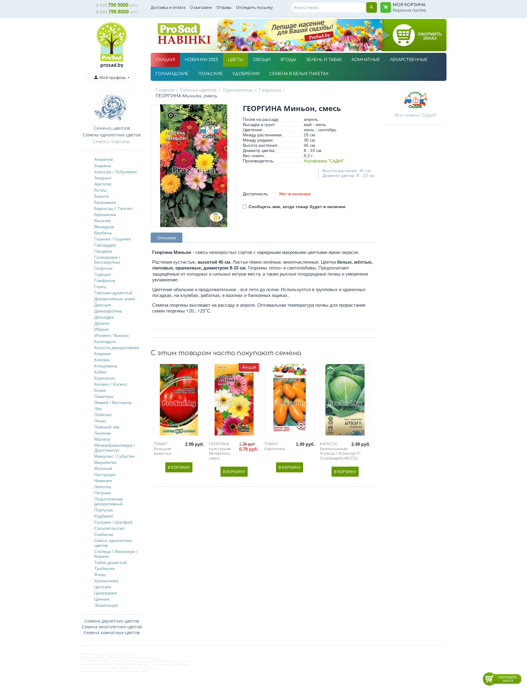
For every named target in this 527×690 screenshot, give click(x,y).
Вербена (103, 232)
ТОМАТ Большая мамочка (162, 449)
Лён (98, 408)
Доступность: (256, 193)
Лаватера (103, 396)
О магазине (201, 7)
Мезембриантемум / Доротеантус (114, 448)
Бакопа (101, 196)
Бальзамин (105, 202)
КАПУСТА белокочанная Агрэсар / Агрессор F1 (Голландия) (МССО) (340, 451)
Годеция (102, 274)
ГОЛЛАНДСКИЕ (172, 74)
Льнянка (102, 433)
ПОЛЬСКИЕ (210, 74)
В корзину (179, 467)
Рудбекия (103, 516)
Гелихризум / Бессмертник (107, 260)
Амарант (103, 177)
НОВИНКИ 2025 (201, 60)
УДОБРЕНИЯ (246, 74)
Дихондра (104, 317)
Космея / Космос (110, 384)
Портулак (103, 510)
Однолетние (238, 90)
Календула (105, 341)
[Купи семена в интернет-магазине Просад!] (112, 41)
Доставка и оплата (168, 7)
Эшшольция (106, 605)
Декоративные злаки (114, 298)
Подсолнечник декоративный (108, 501)
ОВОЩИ (262, 60)
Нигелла (102, 486)
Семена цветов (198, 90)
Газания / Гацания (112, 239)
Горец (100, 286)
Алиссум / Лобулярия (115, 171)
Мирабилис (105, 462)
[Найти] (371, 7)
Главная (165, 90)
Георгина (103, 268)
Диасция (102, 304)
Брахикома (105, 214)
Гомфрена (104, 280)
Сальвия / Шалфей (113, 522)
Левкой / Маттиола (112, 402)
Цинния (101, 599)
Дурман (101, 323)
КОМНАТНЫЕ (366, 60)
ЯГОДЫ (288, 60)
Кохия (100, 390)
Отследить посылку (254, 7)
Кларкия (102, 353)
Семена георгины (111, 141)
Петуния (102, 492)
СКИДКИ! (165, 60)
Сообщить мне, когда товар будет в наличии (297, 206)
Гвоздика (103, 251)
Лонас (100, 420)
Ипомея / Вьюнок (111, 335)
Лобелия (103, 414)
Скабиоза (103, 534)
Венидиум (104, 226)
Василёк (102, 220)
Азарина (102, 165)
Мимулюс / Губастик (114, 456)
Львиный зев (106, 426)
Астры (100, 190)
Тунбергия (104, 568)
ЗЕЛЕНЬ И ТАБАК (324, 60)
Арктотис (103, 184)
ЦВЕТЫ (235, 60)
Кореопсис (105, 378)
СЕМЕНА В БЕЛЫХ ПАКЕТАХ (298, 74)
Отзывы (224, 7)
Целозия (102, 586)
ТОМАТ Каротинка (274, 446)
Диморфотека (108, 311)
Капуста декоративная (116, 347)
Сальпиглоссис (109, 528)
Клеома (101, 359)
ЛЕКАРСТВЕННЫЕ (409, 60)
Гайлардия (105, 245)
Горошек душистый (113, 292)
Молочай (103, 468)
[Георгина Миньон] (193, 165)
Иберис (101, 329)
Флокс (100, 574)
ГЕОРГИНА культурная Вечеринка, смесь (220, 451)
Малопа (102, 439)
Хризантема (106, 580)
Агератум (103, 159)
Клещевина (105, 365)
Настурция (105, 474)
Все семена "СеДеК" (416, 115)
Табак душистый (110, 562)
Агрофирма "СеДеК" (324, 160)
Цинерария (105, 593)
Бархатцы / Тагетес (113, 208)
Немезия (103, 480)
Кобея (100, 372)
